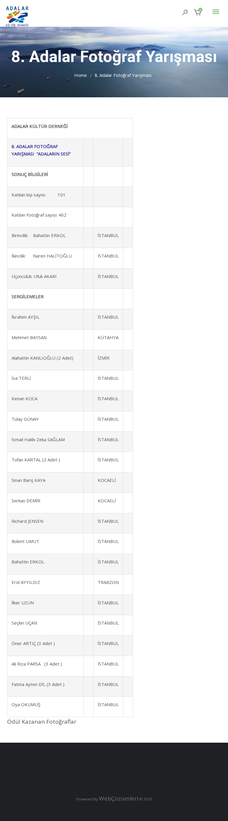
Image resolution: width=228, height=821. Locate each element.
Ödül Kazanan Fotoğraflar (42, 721)
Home (80, 75)
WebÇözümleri (118, 798)
